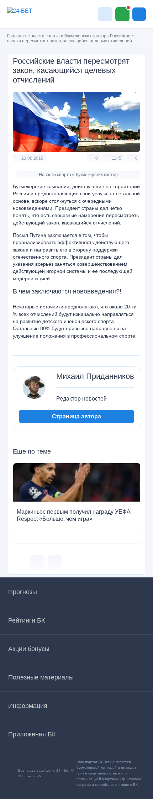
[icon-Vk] (37, 562)
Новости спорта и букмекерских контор (66, 35)
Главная (15, 35)
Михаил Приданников (95, 376)
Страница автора (76, 416)
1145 (116, 158)
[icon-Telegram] (55, 562)
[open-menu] (139, 14)
